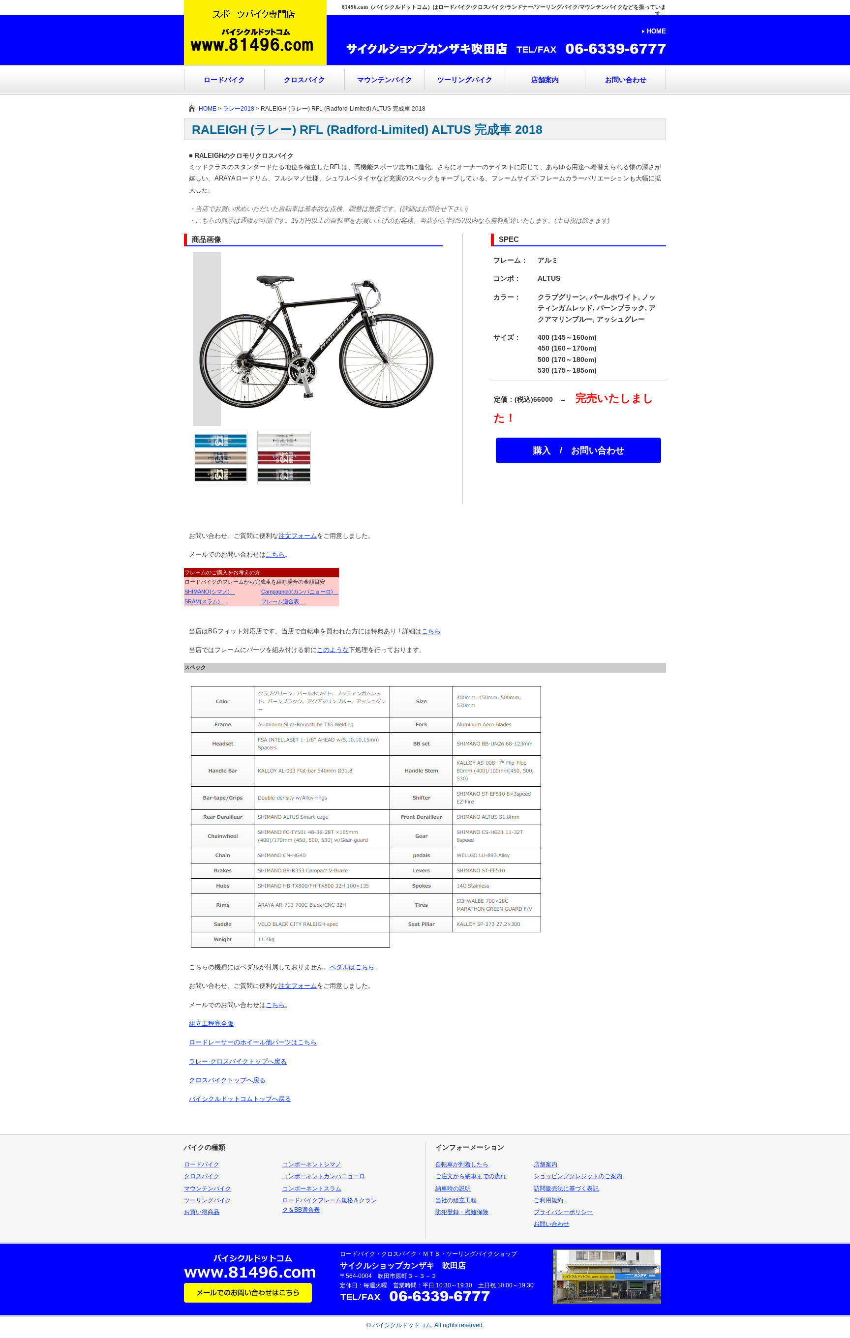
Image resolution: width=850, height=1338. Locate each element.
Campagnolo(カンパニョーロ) (299, 592)
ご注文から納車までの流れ (470, 1176)
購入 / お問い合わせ (578, 450)
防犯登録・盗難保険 (461, 1212)
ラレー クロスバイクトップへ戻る (238, 1061)
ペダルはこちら (352, 967)
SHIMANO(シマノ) (209, 592)
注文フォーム (297, 535)
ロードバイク (224, 80)
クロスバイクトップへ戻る (227, 1080)
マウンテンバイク (384, 80)
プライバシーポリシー (563, 1212)
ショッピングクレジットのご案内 (578, 1176)
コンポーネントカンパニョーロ (323, 1176)
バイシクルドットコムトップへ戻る (240, 1098)
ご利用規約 (548, 1200)
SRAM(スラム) (204, 601)
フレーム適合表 (282, 601)
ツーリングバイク (464, 80)
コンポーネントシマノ (311, 1164)
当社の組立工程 (456, 1200)
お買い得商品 (201, 1212)
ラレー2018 (238, 108)
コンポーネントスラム (311, 1188)
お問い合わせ (625, 80)
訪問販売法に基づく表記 (566, 1188)
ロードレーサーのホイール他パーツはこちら (253, 1042)
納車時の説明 (453, 1188)
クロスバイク (304, 80)
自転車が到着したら (461, 1164)
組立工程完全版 (211, 1023)
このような (333, 650)
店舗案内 (545, 80)
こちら (275, 554)
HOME (656, 31)
